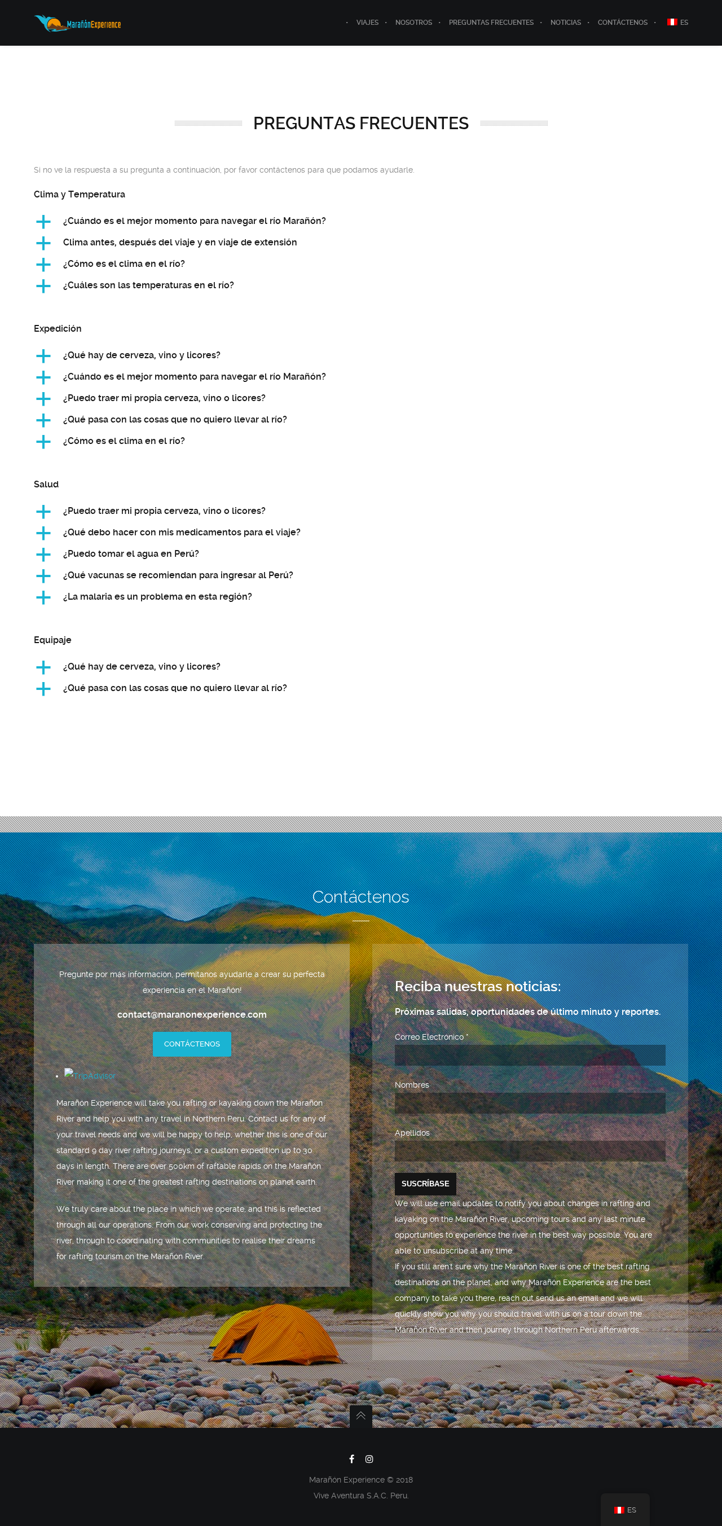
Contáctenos (192, 1044)
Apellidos (412, 1132)
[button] (361, 222)
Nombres (412, 1084)
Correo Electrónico (432, 1036)
